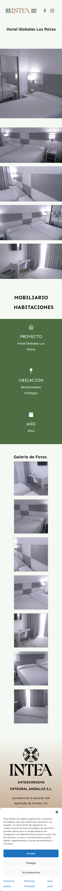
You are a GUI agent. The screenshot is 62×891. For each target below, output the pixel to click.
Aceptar (31, 853)
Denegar (31, 862)
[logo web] (17, 9)
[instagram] (52, 11)
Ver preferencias (31, 872)
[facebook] (45, 11)
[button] (57, 812)
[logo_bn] (31, 748)
